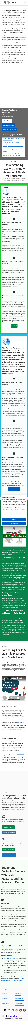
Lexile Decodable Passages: (10, 965)
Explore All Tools (7, 121)
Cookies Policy (5, 1003)
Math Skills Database (14, 489)
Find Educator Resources (8, 125)
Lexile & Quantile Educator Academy (19, 999)
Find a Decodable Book (8, 936)
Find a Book (14, 325)
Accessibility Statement (18, 994)
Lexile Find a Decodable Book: (11, 958)
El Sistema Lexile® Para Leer (8, 618)
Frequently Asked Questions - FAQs (19, 1004)
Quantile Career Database (9, 855)
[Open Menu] (25, 2)
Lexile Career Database (8, 849)
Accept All (14, 519)
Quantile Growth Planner (9, 832)
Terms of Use (5, 998)
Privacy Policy (21, 511)
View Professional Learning (9, 129)
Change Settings (14, 523)
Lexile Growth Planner (8, 827)
